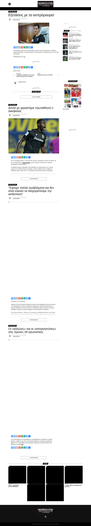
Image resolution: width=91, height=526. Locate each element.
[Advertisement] (73, 70)
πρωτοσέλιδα (66, 109)
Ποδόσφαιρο (30, 8)
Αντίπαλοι (56, 8)
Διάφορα (62, 8)
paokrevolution (16, 19)
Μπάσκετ (37, 8)
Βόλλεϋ (42, 8)
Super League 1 (26, 162)
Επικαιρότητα (49, 8)
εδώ (22, 444)
